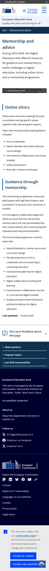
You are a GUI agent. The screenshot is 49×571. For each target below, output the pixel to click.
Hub (4, 30)
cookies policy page (25, 535)
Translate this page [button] (32, 11)
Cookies (6, 502)
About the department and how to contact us (20, 417)
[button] (24, 10)
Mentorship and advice (20, 30)
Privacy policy (9, 508)
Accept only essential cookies (29, 564)
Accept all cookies (23, 555)
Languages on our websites (16, 496)
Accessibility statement (15, 400)
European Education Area (16, 379)
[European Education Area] (9, 9)
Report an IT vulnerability (15, 491)
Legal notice (8, 514)
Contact (6, 485)
